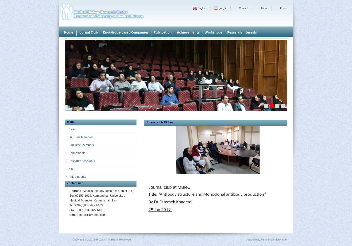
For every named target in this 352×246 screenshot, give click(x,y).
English (202, 8)
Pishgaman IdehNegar (274, 239)
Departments (76, 153)
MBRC (101, 13)
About (264, 8)
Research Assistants (81, 161)
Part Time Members (81, 145)
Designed (251, 239)
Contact (243, 8)
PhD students (77, 176)
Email (283, 8)
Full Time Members (80, 137)
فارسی (222, 8)
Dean (72, 129)
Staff (71, 169)
